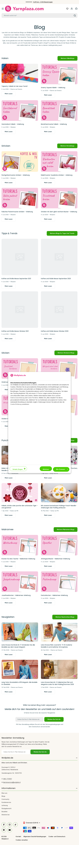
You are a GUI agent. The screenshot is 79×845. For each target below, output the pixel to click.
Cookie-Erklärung (15, 404)
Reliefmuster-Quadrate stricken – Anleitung (56, 175)
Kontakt (18, 836)
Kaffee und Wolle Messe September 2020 (56, 279)
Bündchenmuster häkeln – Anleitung (54, 124)
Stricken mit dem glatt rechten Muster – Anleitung (59, 212)
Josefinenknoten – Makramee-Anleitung (16, 595)
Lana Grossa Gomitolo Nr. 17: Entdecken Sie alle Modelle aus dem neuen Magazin (18, 646)
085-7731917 (7, 779)
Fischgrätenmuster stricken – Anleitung (16, 175)
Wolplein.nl (5, 839)
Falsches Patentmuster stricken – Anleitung (17, 212)
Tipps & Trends (9, 233)
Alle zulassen (60, 469)
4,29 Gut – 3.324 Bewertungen (43, 2)
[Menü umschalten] (3, 9)
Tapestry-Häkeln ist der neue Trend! (14, 86)
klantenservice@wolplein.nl (12, 782)
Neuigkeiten (8, 616)
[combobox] (39, 15)
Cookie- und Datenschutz (56, 836)
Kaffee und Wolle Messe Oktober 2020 (54, 331)
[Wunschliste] (67, 9)
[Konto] (72, 9)
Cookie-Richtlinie (32, 397)
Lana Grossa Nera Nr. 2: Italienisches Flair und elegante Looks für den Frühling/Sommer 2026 (57, 683)
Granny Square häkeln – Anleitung (53, 88)
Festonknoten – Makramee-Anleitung (54, 595)
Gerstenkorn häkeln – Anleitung (13, 124)
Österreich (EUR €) (32, 823)
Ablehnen (46, 469)
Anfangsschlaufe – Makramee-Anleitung (55, 559)
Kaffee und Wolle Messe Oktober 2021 (15, 331)
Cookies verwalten (22, 840)
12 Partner (39, 393)
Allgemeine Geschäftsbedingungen (34, 836)
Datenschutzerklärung (17, 397)
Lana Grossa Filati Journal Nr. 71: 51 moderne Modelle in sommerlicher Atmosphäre (56, 646)
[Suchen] (75, 15)
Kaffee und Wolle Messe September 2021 (16, 279)
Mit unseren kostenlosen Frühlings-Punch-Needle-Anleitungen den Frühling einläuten (59, 507)
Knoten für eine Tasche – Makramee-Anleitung (18, 559)
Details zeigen (18, 469)
